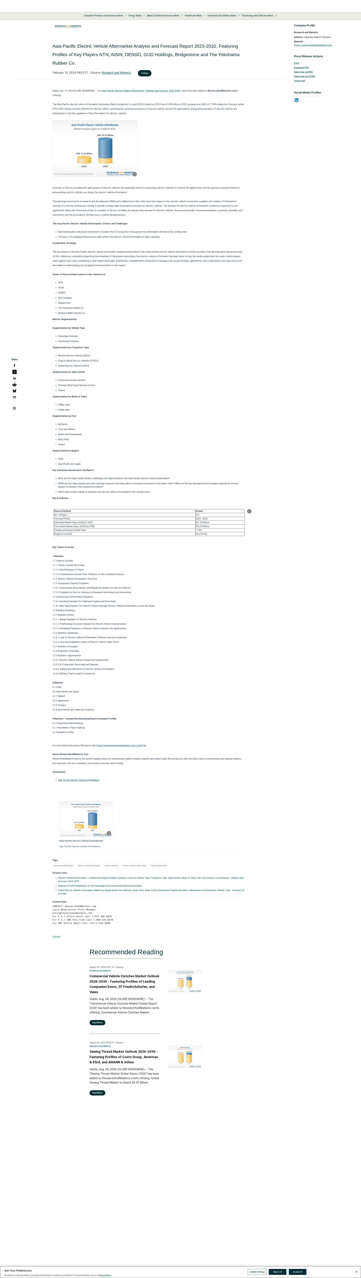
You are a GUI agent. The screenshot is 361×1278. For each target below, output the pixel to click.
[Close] (356, 1272)
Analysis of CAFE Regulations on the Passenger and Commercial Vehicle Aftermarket (100, 885)
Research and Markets (116, 72)
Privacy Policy (104, 1275)
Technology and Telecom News (257, 15)
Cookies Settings (257, 1272)
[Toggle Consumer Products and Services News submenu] (125, 15)
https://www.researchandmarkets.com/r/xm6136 (121, 745)
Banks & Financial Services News (163, 15)
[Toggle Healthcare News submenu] (204, 15)
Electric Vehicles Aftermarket (134, 866)
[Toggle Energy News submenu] (144, 15)
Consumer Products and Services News (103, 15)
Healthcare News (193, 15)
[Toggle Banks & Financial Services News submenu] (181, 15)
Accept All (297, 1272)
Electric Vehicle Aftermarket (89, 866)
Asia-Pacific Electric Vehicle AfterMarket (78, 780)
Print (296, 63)
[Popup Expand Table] (249, 511)
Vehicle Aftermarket (159, 866)
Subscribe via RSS (303, 72)
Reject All (277, 1272)
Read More (97, 1022)
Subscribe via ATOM (304, 76)
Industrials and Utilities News (221, 15)
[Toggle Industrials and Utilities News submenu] (238, 15)
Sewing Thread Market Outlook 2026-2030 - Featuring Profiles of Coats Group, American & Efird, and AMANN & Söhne (124, 1057)
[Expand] (135, 174)
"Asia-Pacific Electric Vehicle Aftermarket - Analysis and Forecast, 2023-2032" (141, 90)
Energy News (134, 15)
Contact (56, 936)
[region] (180, 1272)
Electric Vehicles (111, 866)
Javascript (299, 80)
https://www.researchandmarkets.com (313, 45)
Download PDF (301, 67)
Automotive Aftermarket (63, 866)
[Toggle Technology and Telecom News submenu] (275, 15)
